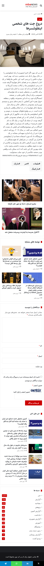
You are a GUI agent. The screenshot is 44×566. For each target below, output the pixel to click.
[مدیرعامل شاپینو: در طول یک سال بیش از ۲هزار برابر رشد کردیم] (35, 448)
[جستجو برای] (41, 6)
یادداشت (37, 515)
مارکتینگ (35, 169)
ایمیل (39, 356)
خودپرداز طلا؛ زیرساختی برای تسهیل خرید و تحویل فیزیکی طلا (11, 288)
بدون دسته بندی (35, 531)
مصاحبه (38, 503)
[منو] (3, 6)
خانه (39, 14)
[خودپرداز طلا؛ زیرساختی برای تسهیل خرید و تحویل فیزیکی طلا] (11, 277)
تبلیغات (36, 163)
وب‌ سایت (39, 366)
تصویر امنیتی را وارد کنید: (21, 392)
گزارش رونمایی (35, 535)
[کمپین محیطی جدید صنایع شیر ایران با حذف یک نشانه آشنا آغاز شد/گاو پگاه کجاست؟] (32, 251)
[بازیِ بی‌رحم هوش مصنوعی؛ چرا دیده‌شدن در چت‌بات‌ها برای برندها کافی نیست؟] (11, 251)
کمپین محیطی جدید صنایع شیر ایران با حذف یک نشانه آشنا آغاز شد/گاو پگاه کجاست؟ (33, 262)
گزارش (38, 499)
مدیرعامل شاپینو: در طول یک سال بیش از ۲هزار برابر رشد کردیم (15, 446)
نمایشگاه (37, 527)
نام (40, 346)
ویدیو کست (37, 538)
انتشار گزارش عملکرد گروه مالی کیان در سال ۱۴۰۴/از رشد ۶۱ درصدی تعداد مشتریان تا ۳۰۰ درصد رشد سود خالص (15, 474)
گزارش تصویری (35, 519)
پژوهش (38, 507)
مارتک (16, 163)
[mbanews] (31, 5)
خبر (35, 14)
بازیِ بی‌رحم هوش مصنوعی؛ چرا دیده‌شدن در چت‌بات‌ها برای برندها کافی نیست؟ (11, 261)
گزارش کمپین (36, 511)
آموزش (38, 523)
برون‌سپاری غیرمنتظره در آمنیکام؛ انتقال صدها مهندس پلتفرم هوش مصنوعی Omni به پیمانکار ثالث (33, 290)
